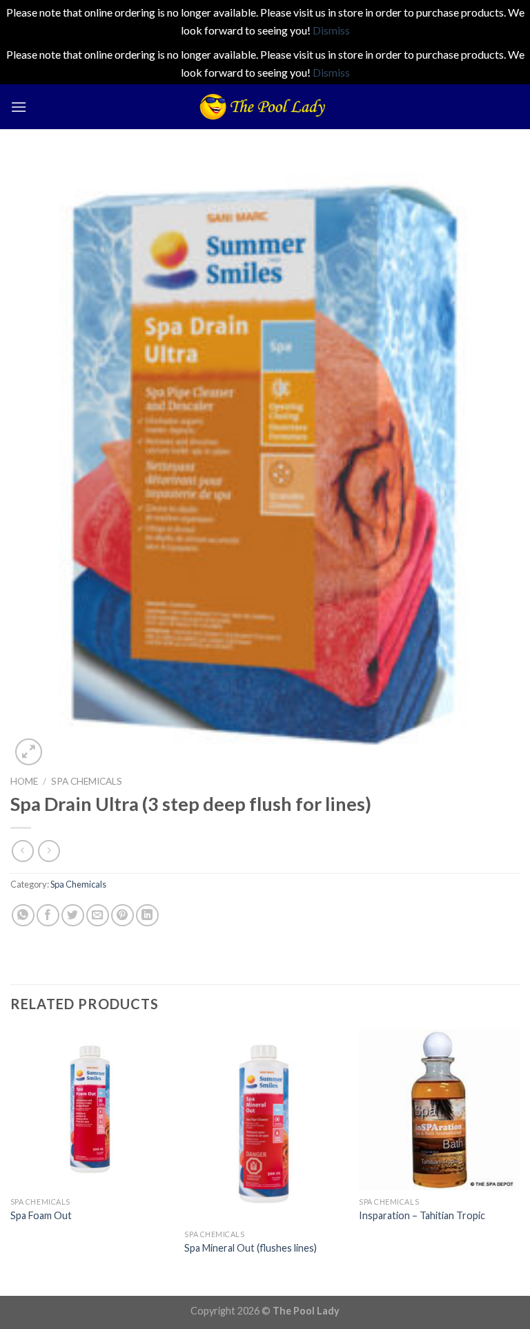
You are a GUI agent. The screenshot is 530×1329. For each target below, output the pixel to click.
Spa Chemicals (86, 781)
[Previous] (11, 1161)
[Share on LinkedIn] (147, 915)
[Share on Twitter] (72, 915)
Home (24, 781)
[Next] (519, 1161)
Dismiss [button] (331, 30)
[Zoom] (28, 751)
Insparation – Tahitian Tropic (422, 1215)
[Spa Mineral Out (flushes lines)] (264, 1126)
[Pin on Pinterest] (122, 915)
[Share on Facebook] (48, 915)
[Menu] (18, 107)
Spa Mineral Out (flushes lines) (250, 1248)
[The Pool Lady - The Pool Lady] (265, 106)
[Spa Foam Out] (90, 1109)
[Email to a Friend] (97, 915)
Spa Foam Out (41, 1215)
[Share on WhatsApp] (23, 915)
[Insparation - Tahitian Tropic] (439, 1109)
